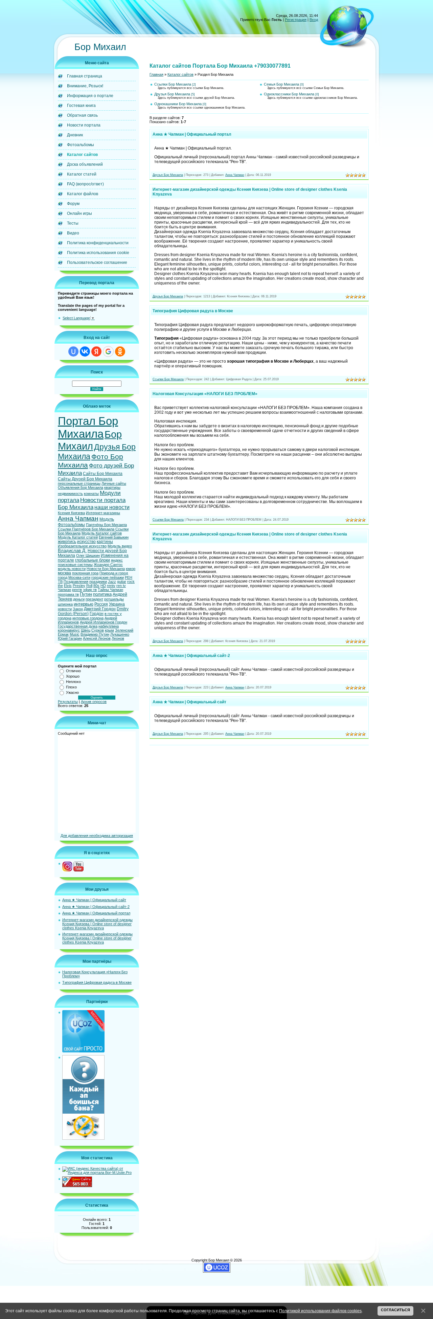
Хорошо (72, 676)
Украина (117, 604)
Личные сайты (113, 483)
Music (74, 634)
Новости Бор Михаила (106, 569)
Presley (79, 586)
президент (94, 599)
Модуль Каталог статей (78, 537)
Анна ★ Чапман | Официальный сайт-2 (96, 907)
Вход (314, 20)
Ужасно (72, 692)
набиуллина (108, 626)
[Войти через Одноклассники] (120, 351)
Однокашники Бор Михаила (178, 104)
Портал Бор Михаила (88, 427)
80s (96, 586)
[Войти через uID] (73, 351)
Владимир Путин (95, 634)
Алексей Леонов (97, 638)
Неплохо (73, 682)
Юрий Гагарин (70, 638)
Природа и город (113, 573)
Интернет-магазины (103, 513)
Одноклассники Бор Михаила (289, 94)
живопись (67, 541)
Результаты (68, 702)
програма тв (68, 594)
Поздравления (76, 581)
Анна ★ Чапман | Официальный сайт (94, 900)
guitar (121, 581)
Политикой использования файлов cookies (320, 1311)
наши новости (112, 507)
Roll (89, 586)
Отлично (73, 671)
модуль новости (72, 569)
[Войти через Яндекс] (96, 351)
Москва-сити (79, 577)
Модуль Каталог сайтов (102, 533)
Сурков (97, 630)
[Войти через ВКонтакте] (85, 351)
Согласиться (395, 1310)
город (62, 577)
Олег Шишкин (88, 555)
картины (105, 541)
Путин (86, 594)
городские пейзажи (107, 577)
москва (64, 573)
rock (131, 581)
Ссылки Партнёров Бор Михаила (86, 529)
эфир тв (90, 590)
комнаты (91, 494)
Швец (85, 630)
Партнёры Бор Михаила (106, 525)
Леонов (118, 638)
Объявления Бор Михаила (80, 487)
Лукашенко (119, 634)
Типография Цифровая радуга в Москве (97, 982)
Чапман (64, 590)
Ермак (63, 634)
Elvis (68, 586)
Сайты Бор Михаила (102, 473)
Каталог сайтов (180, 74)
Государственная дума (77, 626)
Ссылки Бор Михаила (172, 84)
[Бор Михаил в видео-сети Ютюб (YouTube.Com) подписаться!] (78, 870)
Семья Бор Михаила (281, 84)
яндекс (117, 560)
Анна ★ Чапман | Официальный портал (96, 913)
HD (103, 586)
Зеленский (124, 630)
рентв (77, 590)
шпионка (65, 604)
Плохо (71, 687)
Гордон (97, 613)
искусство (86, 541)
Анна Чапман (78, 518)
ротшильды (114, 599)
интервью (83, 604)
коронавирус (69, 630)
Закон (78, 609)
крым (109, 630)
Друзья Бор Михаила (172, 94)
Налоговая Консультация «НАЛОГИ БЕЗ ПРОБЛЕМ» (205, 393)
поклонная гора (85, 573)
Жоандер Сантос (108, 565)
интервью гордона (88, 618)
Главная (156, 74)
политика (102, 594)
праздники (98, 581)
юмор (130, 569)
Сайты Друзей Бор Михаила (85, 479)
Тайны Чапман (110, 590)
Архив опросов (94, 702)
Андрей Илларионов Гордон (103, 622)
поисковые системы (75, 565)
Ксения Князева (71, 513)
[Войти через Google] (108, 351)
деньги (79, 599)
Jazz (112, 581)
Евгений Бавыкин (114, 537)
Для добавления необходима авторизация (97, 836)
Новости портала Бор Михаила (92, 503)
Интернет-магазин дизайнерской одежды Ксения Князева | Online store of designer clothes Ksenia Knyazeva (97, 924)
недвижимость (70, 494)
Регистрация (295, 20)
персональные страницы (79, 483)
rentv (111, 586)
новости (65, 609)
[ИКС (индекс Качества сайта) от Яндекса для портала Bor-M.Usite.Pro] (99, 1172)
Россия (101, 604)
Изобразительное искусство (82, 546)
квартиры (112, 487)
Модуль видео (120, 546)
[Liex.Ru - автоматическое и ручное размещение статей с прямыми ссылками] (83, 1138)
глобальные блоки (92, 560)
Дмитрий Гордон (100, 609)
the (60, 586)
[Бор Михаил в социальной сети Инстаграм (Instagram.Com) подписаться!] (67, 870)
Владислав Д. (72, 550)
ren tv (121, 586)
